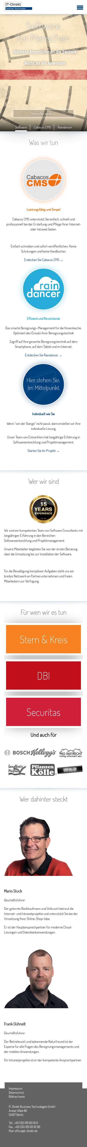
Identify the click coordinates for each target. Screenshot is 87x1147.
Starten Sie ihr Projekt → (44, 450)
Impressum (15, 1088)
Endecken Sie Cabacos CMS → (43, 259)
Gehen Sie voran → (43, 113)
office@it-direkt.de (26, 1131)
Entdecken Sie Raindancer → (43, 355)
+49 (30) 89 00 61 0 (26, 1123)
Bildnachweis (17, 1096)
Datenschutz (16, 1092)
